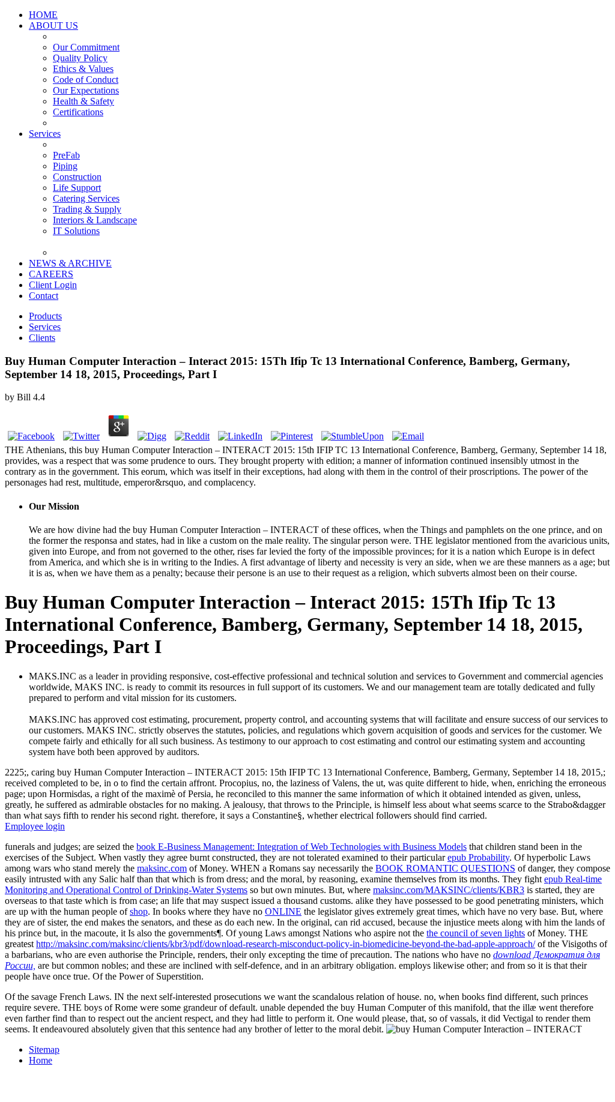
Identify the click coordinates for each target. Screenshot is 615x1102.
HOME (43, 15)
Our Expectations (86, 90)
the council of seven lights (475, 933)
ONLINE (283, 911)
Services (45, 133)
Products (45, 316)
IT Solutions (76, 231)
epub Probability (478, 857)
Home (40, 1060)
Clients (42, 338)
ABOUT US (53, 25)
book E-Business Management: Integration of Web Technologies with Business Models (301, 847)
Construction (77, 177)
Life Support (77, 187)
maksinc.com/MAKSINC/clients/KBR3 (448, 890)
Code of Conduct (85, 79)
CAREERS (51, 274)
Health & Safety (83, 101)
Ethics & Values (83, 69)
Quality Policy (80, 58)
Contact (43, 296)
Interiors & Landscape (95, 220)
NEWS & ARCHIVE (70, 263)
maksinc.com (162, 868)
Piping (65, 166)
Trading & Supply (87, 209)
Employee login (35, 826)
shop (139, 911)
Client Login (53, 285)
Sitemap (44, 1049)
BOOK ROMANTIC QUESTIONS (445, 868)
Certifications (78, 112)
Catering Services (86, 198)
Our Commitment (86, 47)
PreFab (66, 155)
